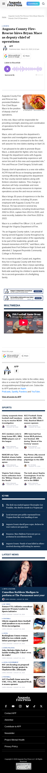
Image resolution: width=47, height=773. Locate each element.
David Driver (32, 446)
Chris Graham (11, 426)
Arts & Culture (9, 589)
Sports (6, 26)
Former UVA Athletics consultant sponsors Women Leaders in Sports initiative (17, 609)
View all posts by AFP (11, 397)
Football (7, 618)
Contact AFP (10, 713)
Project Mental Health (15, 740)
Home (4, 17)
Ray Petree (32, 465)
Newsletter (9, 733)
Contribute (33, 4)
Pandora (23, 392)
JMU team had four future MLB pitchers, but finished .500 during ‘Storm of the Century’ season (33, 439)
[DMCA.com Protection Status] (23, 766)
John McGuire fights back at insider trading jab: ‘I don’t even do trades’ (16, 652)
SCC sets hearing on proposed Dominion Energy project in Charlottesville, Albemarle (15, 667)
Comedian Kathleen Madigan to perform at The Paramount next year (23, 594)
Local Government (10, 662)
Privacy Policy (11, 746)
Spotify (15, 392)
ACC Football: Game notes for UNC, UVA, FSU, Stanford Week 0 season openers (16, 682)
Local (5, 633)
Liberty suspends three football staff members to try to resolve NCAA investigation (16, 623)
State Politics (9, 648)
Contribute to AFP (13, 726)
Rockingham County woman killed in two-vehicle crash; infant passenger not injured (15, 638)
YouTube (35, 392)
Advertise (9, 720)
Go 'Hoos (6, 604)
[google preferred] (12, 56)
